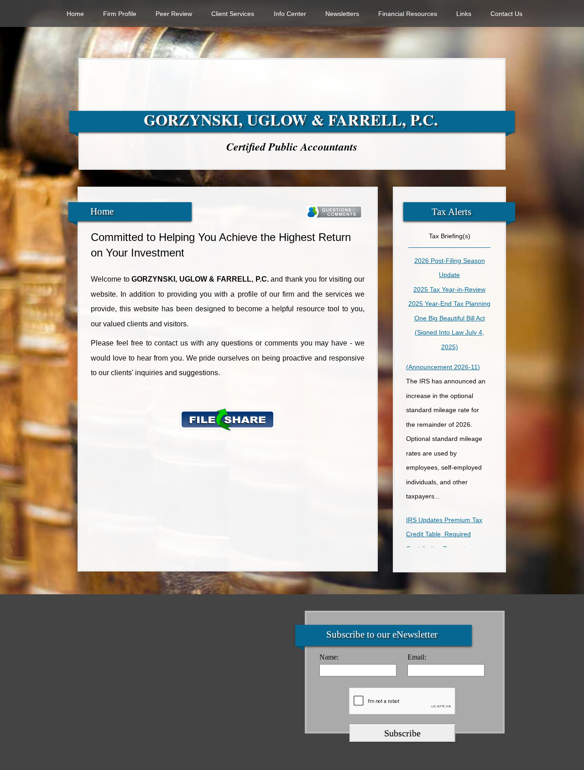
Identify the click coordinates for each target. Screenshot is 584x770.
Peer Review (174, 13)
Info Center (290, 13)
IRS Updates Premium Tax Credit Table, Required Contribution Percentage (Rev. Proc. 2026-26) (444, 533)
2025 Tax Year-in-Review (449, 289)
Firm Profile (119, 13)
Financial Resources (407, 13)
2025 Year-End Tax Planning (449, 303)
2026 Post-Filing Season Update (449, 268)
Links (463, 13)
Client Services (232, 13)
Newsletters (342, 13)
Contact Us (506, 13)
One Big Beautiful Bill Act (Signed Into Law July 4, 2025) (449, 332)
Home (75, 13)
